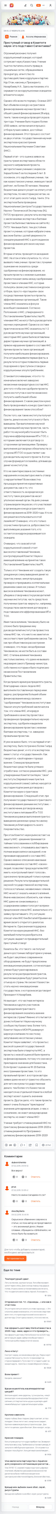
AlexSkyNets (17, 1211)
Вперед (40, 1507)
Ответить (35, 1176)
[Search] (31, 5)
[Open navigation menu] (5, 5)
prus (13, 1186)
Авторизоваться (15, 1258)
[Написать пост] (25, 5)
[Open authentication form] (50, 5)
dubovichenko (18, 1162)
